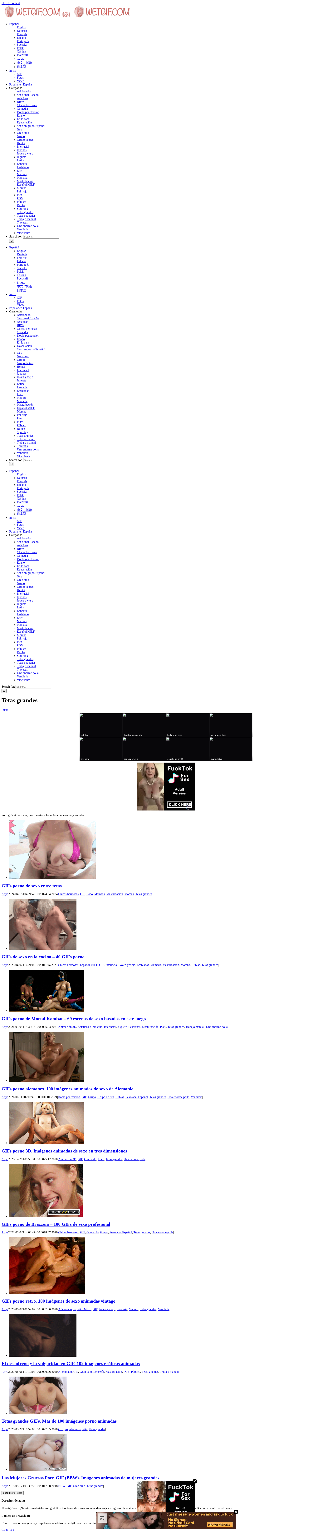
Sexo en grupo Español (31, 125)
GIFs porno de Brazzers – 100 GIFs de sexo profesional (56, 1224)
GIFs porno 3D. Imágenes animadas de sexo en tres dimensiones (64, 1150)
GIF (82, 894)
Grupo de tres (25, 139)
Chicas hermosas (27, 105)
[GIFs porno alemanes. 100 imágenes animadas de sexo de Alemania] (46, 1080)
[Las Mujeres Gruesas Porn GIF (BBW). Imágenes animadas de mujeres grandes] (38, 1469)
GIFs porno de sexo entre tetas (32, 885)
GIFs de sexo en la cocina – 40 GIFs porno (43, 956)
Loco (20, 170)
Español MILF (26, 184)
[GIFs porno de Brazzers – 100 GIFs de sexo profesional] (46, 1216)
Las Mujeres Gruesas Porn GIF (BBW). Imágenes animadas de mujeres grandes (80, 1477)
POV (20, 198)
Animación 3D (67, 1026)
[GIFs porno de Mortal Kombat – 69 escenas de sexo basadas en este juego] (46, 1010)
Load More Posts (12, 1492)
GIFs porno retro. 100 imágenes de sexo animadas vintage (58, 1301)
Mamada (22, 177)
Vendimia (22, 229)
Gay (19, 129)
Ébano (21, 115)
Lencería (22, 163)
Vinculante (23, 232)
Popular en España (76, 1429)
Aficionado (24, 91)
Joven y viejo (25, 153)
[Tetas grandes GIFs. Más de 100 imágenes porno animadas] (38, 1413)
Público (21, 201)
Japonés (22, 150)
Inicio (5, 709)
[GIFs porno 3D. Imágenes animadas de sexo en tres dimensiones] (46, 1142)
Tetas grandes (25, 212)
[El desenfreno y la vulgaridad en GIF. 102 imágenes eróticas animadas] (42, 1355)
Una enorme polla (28, 226)
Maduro (22, 174)
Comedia (22, 108)
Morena (21, 188)
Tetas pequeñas (26, 215)
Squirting (22, 208)
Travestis (22, 222)
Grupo (21, 136)
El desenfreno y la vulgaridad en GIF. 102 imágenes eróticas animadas (71, 1363)
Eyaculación (24, 122)
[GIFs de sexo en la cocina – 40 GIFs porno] (42, 948)
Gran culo (23, 132)
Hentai (21, 143)
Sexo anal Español (28, 94)
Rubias (21, 205)
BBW (20, 101)
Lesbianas (23, 167)
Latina (21, 160)
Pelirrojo (22, 191)
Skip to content (11, 3)
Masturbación (25, 181)
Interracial (23, 146)
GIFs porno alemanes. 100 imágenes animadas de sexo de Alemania (68, 1088)
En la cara (23, 119)
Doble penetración (28, 112)
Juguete (21, 157)
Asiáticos (22, 98)
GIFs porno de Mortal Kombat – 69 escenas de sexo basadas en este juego (74, 1018)
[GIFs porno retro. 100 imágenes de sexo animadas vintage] (47, 1293)
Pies (19, 194)
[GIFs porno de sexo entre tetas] (52, 877)
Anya (5, 894)
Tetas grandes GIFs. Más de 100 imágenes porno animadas (59, 1421)
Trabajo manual (26, 219)
